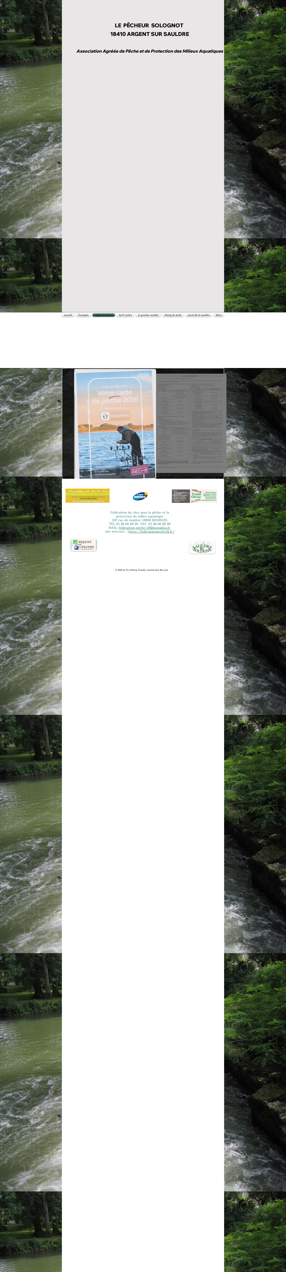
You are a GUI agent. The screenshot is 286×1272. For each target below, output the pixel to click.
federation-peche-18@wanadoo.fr (144, 528)
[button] (115, 424)
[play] (147, 476)
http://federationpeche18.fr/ (151, 531)
